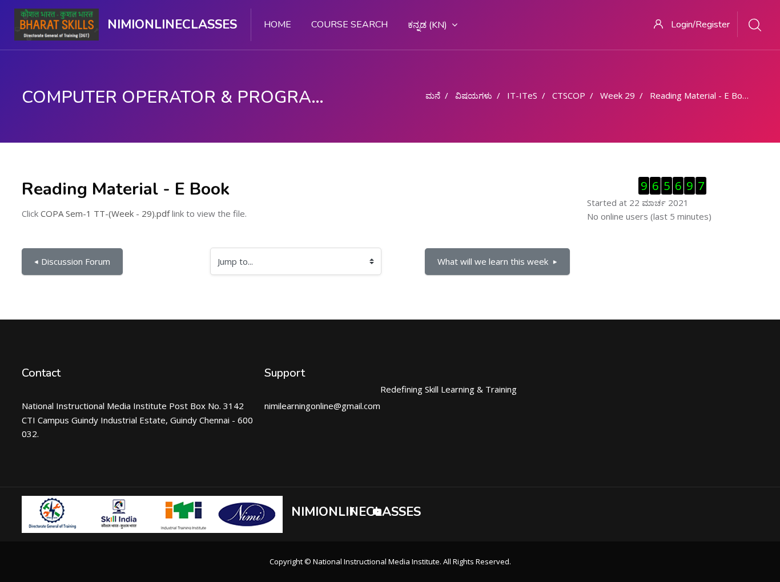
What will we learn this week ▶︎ (497, 261)
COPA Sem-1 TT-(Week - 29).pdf (105, 213)
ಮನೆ (432, 95)
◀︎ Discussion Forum (72, 261)
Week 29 (617, 95)
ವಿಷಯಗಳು (473, 95)
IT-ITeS (522, 95)
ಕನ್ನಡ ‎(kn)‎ (427, 25)
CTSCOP (568, 95)
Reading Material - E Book (700, 95)
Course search (349, 24)
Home (277, 24)
